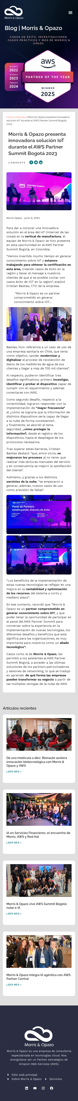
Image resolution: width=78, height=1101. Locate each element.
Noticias (20, 117)
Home (10, 117)
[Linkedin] (26, 1088)
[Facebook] (51, 1088)
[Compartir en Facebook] (31, 162)
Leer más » (14, 771)
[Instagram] (43, 1088)
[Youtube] (35, 1088)
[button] (70, 12)
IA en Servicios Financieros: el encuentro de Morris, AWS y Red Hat (38, 835)
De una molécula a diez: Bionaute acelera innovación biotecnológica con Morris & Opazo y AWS (36, 762)
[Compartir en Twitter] (36, 162)
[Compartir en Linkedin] (41, 162)
